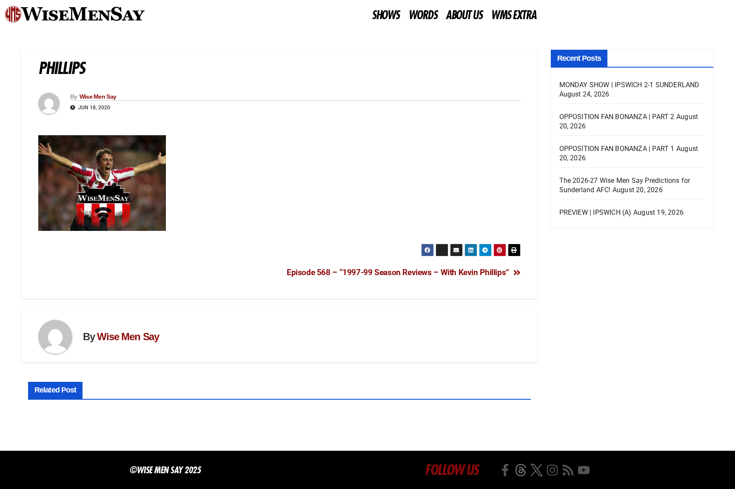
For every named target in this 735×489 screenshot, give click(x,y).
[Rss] (568, 470)
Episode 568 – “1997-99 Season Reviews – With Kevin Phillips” (398, 272)
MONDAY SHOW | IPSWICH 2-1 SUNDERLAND (629, 85)
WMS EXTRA (513, 15)
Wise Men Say (98, 96)
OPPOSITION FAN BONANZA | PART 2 (617, 117)
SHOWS (385, 15)
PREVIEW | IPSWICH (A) (595, 212)
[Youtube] (584, 470)
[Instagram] (552, 470)
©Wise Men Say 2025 (164, 469)
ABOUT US (464, 15)
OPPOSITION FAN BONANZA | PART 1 (617, 149)
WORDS (422, 15)
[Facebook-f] (505, 470)
